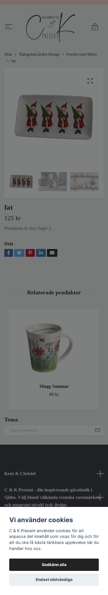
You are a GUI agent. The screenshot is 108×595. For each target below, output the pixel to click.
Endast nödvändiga (54, 579)
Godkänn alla (54, 564)
